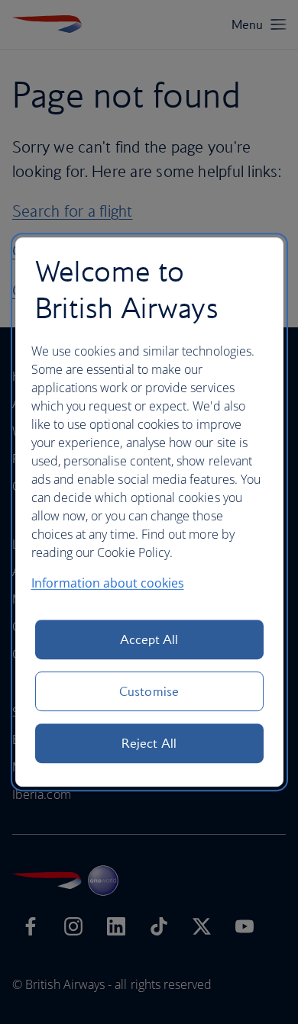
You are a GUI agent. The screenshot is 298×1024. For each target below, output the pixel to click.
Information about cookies (107, 583)
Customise (149, 691)
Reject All (149, 743)
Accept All (149, 639)
